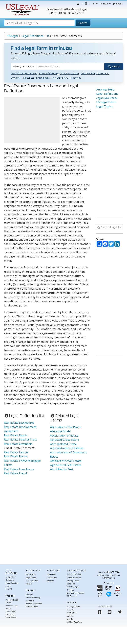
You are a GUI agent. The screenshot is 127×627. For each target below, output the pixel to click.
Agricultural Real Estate (65, 465)
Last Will (29, 594)
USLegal (12, 36)
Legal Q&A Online (106, 98)
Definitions (10, 580)
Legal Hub (71, 584)
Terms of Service (74, 578)
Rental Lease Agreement (36, 77)
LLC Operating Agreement (95, 73)
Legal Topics (104, 106)
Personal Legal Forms (12, 601)
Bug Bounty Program (75, 593)
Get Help (70, 590)
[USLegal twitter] (120, 612)
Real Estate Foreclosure (19, 469)
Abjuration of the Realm (65, 427)
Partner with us (32, 607)
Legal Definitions (32, 36)
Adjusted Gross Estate (64, 439)
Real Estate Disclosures (19, 422)
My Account (72, 596)
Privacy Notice (73, 581)
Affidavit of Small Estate (65, 461)
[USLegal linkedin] (109, 612)
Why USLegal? (73, 587)
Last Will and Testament (24, 73)
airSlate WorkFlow (74, 622)
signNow (70, 619)
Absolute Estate (60, 431)
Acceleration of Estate (64, 435)
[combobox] (24, 66)
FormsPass (72, 613)
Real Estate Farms (15, 456)
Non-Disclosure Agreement (66, 77)
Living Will (16, 77)
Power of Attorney (48, 73)
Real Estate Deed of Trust (20, 439)
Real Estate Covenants (18, 444)
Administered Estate (63, 444)
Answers (50, 581)
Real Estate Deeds (15, 435)
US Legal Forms (106, 102)
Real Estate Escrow (16, 452)
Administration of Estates (66, 448)
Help (105, 3)
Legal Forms (11, 611)
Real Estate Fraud (15, 473)
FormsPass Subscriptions (11, 616)
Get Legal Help (32, 581)
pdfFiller (70, 616)
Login (118, 3)
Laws (8, 586)
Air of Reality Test (61, 469)
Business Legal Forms (12, 607)
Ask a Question (12, 583)
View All (9, 589)
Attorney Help (105, 89)
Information (30, 575)
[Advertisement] (32, 120)
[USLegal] (22, 4)
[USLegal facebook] (99, 612)
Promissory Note (69, 73)
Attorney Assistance (34, 604)
